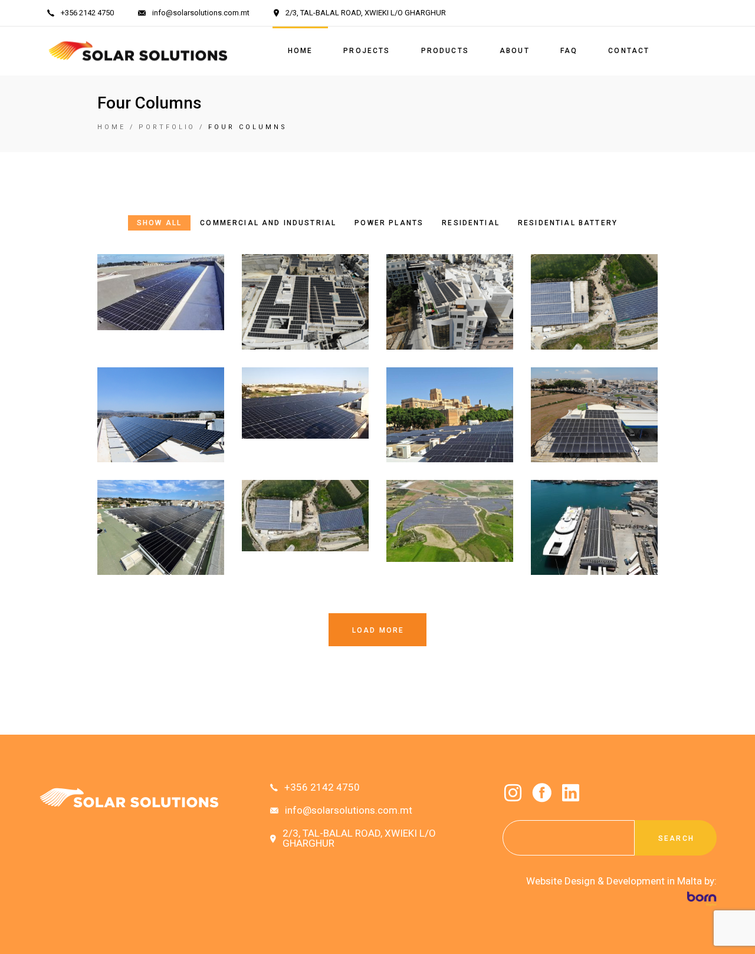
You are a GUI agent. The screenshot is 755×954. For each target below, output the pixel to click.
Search (676, 838)
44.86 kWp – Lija (305, 430)
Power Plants (450, 510)
